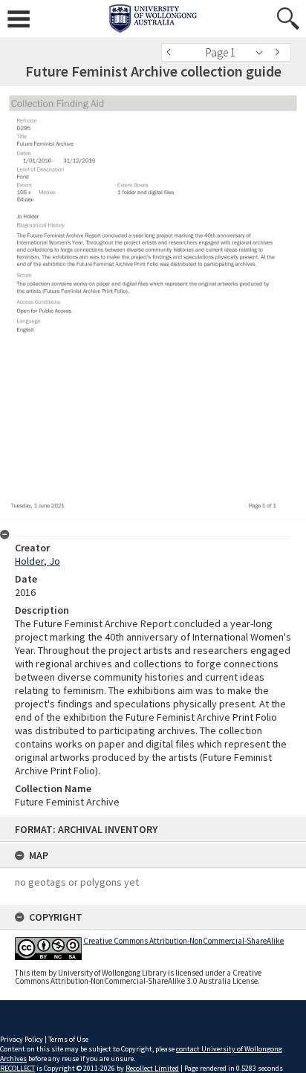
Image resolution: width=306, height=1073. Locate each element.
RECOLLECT (17, 1068)
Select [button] (263, 52)
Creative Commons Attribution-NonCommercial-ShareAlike (183, 941)
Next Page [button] (280, 52)
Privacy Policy (21, 1039)
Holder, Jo (37, 561)
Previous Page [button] (172, 52)
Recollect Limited (152, 1068)
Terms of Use (68, 1039)
